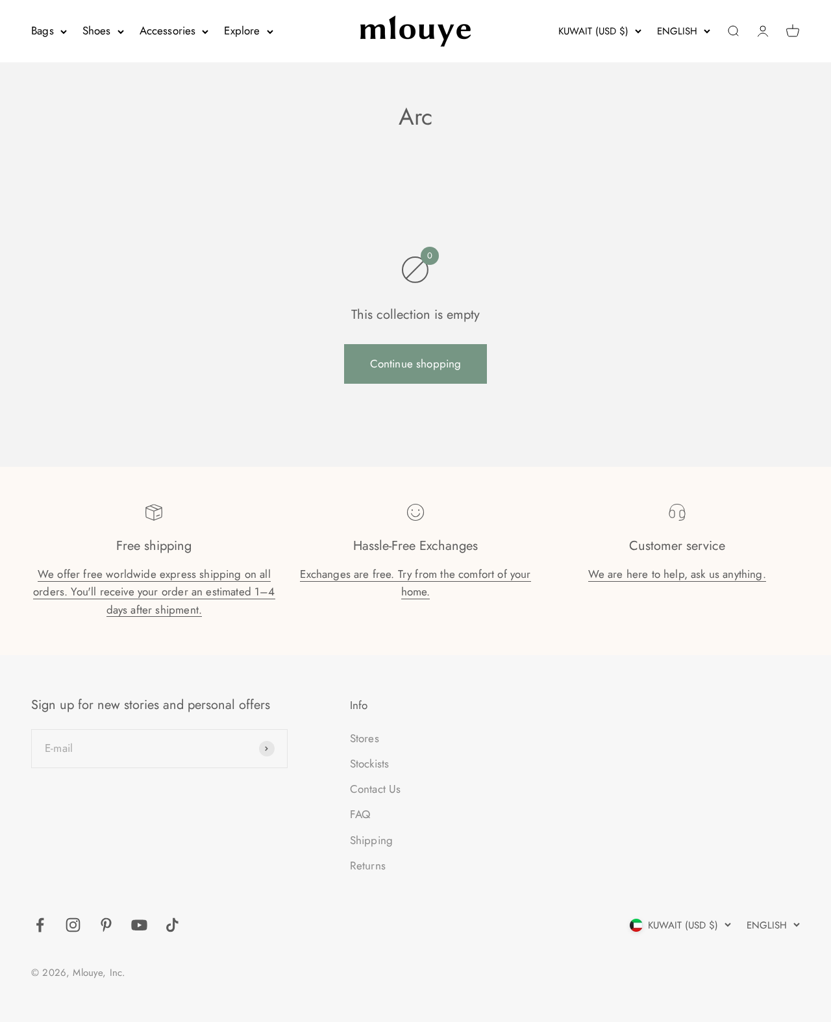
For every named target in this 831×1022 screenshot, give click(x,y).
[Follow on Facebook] (40, 925)
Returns (368, 865)
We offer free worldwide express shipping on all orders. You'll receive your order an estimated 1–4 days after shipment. (154, 591)
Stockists (370, 763)
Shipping (371, 840)
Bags (42, 30)
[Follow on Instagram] (73, 925)
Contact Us (375, 789)
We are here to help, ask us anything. (677, 574)
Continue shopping (416, 363)
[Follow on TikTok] (172, 925)
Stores (364, 738)
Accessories (168, 30)
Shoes (96, 30)
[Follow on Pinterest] (106, 925)
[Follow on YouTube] (139, 925)
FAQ (360, 814)
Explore (242, 30)
